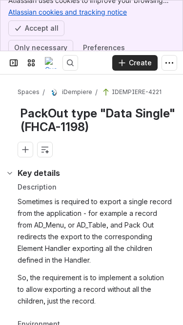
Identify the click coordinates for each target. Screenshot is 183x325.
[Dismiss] (169, 271)
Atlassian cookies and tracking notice (67, 12)
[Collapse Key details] (10, 173)
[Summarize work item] (45, 149)
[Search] (70, 63)
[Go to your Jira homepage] (51, 63)
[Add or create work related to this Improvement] (25, 149)
